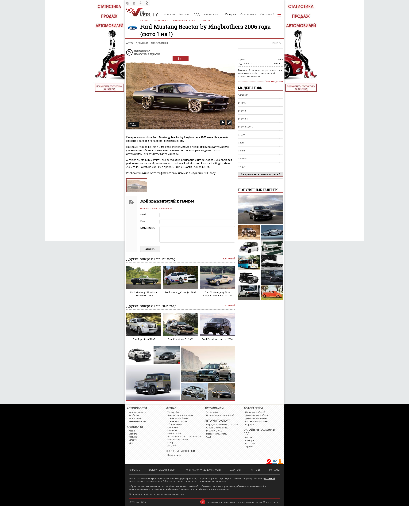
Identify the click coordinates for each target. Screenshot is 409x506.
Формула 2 (223, 424)
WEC (220, 430)
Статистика (248, 14)
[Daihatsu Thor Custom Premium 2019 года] (249, 247)
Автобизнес (134, 415)
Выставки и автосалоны (256, 421)
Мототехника (135, 418)
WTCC (214, 430)
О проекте (134, 470)
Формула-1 (211, 424)
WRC (208, 427)
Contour (242, 158)
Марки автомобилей (255, 412)
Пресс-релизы (174, 455)
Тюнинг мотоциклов (177, 421)
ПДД (196, 14)
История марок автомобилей (220, 415)
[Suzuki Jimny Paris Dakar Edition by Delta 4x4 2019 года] (249, 232)
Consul (241, 150)
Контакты (274, 470)
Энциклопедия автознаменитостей (184, 436)
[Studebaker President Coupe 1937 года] (272, 292)
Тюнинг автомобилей (177, 418)
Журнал (184, 14)
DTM (208, 430)
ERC (213, 427)
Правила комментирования (154, 208)
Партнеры (255, 470)
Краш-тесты (172, 427)
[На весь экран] (229, 122)
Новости (169, 14)
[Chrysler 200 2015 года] (272, 277)
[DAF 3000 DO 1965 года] (272, 262)
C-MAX (241, 134)
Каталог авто (212, 14)
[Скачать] (222, 122)
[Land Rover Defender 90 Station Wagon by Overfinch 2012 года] (249, 277)
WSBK (208, 436)
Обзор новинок (175, 424)
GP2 (231, 424)
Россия (132, 430)
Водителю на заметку (177, 439)
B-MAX (242, 102)
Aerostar (243, 94)
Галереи (230, 14)
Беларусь (133, 440)
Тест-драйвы (173, 412)
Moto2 (217, 433)
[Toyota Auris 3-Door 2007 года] (260, 209)
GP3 (236, 424)
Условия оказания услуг (162, 470)
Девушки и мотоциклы (256, 418)
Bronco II (243, 118)
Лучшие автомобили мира (180, 415)
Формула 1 (267, 14)
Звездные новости (137, 421)
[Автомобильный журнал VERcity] (142, 12)
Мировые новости (137, 412)
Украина (133, 436)
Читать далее (274, 81)
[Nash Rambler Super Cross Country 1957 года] (272, 247)
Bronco (242, 110)
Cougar (242, 166)
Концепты (172, 430)
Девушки (142, 43)
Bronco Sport (245, 126)
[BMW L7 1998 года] (249, 292)
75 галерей (229, 305)
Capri (241, 142)
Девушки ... (172, 445)
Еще (275, 43)
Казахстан (133, 433)
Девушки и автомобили (256, 415)
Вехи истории (174, 433)
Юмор (170, 442)
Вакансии (235, 470)
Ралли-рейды (222, 427)
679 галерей (229, 258)
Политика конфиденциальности (203, 470)
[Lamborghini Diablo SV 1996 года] (272, 232)
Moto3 (224, 433)
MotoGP (210, 433)
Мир (131, 443)
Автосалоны (159, 43)
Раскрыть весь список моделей (260, 174)
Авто (129, 43)
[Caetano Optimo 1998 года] (249, 262)
